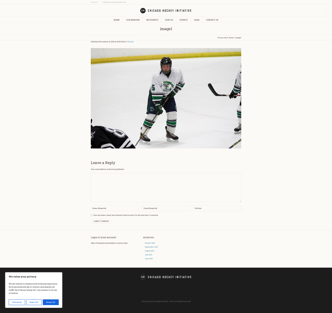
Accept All (50, 302)
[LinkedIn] (240, 2)
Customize (17, 302)
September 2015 (151, 247)
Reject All (34, 302)
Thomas (130, 41)
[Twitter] (236, 2)
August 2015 (149, 251)
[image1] (166, 98)
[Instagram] (233, 2)
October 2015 (150, 243)
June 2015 (149, 258)
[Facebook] (230, 2)
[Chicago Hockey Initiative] (166, 277)
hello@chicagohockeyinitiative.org (114, 2)
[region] (33, 290)
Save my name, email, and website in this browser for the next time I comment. (126, 215)
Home (231, 37)
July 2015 (148, 254)
